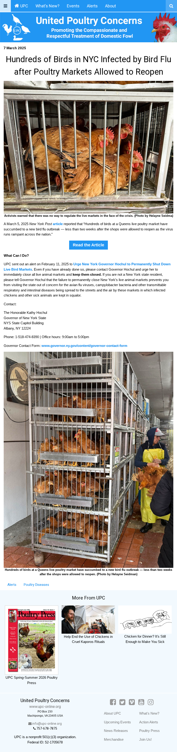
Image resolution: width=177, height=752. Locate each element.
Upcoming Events (117, 722)
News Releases (116, 731)
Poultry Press (149, 731)
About (110, 5)
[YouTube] (141, 702)
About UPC (112, 713)
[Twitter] (122, 702)
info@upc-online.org (47, 723)
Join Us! (145, 739)
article (58, 224)
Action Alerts (148, 722)
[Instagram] (150, 702)
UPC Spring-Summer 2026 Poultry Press (32, 680)
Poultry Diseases (36, 585)
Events (73, 5)
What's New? (47, 5)
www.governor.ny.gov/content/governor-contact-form (84, 346)
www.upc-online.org (45, 706)
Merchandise (114, 739)
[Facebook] (113, 702)
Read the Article (88, 245)
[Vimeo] (131, 702)
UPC (24, 5)
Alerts (92, 5)
